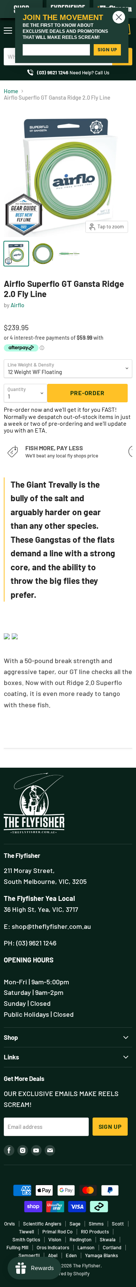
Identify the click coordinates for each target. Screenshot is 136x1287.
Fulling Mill (17, 1247)
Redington (80, 1239)
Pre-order (87, 392)
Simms (96, 1224)
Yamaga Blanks (101, 1255)
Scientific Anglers (42, 1224)
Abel (52, 1255)
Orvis (9, 1224)
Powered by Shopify (68, 1273)
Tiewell (26, 1231)
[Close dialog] (118, 17)
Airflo (17, 305)
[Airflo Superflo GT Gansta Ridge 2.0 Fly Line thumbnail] (16, 254)
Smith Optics (26, 1239)
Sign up (110, 1126)
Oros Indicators (53, 1247)
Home (11, 91)
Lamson (85, 1247)
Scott (118, 1224)
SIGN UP (107, 49)
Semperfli (29, 1255)
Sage (75, 1224)
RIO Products (95, 1231)
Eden (71, 1255)
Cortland (112, 1247)
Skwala (108, 1239)
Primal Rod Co (57, 1231)
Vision (54, 1239)
